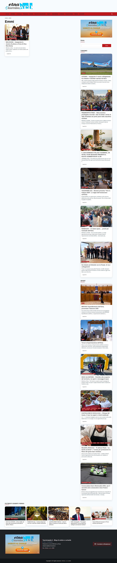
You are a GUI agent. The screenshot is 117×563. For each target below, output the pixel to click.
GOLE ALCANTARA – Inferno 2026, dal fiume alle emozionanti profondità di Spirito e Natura (15, 523)
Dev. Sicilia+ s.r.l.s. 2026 (48, 548)
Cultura (62, 14)
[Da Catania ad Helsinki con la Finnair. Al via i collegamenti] (96, 252)
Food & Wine (69, 14)
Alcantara (8, 38)
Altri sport (88, 408)
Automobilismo (94, 408)
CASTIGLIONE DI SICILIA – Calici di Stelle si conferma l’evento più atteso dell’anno (58, 523)
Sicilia (31, 14)
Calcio (103, 408)
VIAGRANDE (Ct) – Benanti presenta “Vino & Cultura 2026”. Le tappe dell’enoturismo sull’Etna (96, 192)
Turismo (25, 14)
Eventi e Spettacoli (40, 14)
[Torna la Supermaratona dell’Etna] (96, 330)
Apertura (88, 109)
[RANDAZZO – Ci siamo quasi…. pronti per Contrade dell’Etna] (96, 216)
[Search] (111, 13)
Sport (48, 14)
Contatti (81, 14)
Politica (13, 14)
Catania (83, 261)
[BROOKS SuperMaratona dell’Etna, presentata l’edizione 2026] (96, 294)
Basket (99, 408)
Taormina (83, 149)
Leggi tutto (9, 54)
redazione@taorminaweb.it (49, 546)
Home (7, 14)
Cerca (82, 40)
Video (95, 409)
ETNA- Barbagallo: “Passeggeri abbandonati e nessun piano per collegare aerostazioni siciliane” (78, 523)
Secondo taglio (13, 38)
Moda (76, 14)
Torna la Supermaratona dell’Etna (92, 343)
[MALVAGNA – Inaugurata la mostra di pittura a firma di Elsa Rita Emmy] (17, 32)
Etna (91, 109)
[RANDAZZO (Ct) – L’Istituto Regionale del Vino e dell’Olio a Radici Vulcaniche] (37, 513)
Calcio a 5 (106, 408)
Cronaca (19, 14)
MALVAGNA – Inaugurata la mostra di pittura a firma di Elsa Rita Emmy (16, 44)
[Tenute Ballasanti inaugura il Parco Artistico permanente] (102, 513)
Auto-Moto (55, 14)
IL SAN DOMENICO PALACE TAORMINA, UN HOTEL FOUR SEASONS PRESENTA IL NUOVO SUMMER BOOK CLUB (96, 154)
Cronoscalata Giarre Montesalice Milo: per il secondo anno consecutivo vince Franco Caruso (96, 487)
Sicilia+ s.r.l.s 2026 (66, 561)
